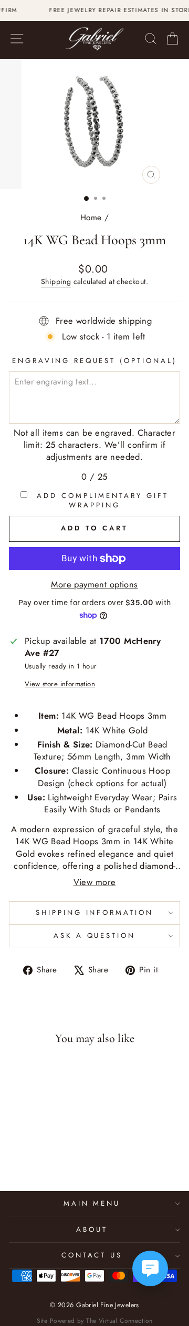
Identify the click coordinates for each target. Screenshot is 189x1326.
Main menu (92, 1203)
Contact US (92, 1255)
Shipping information (95, 912)
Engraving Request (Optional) (94, 361)
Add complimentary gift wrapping (100, 501)
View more (95, 882)
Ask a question (95, 935)
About (92, 1229)
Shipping (56, 282)
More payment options (94, 585)
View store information (60, 684)
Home (91, 217)
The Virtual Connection (119, 1320)
